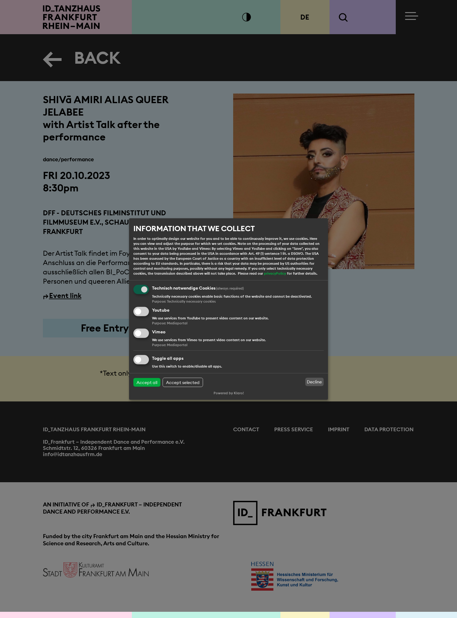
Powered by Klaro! (229, 393)
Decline (314, 382)
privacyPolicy (275, 273)
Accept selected (183, 382)
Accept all (146, 382)
